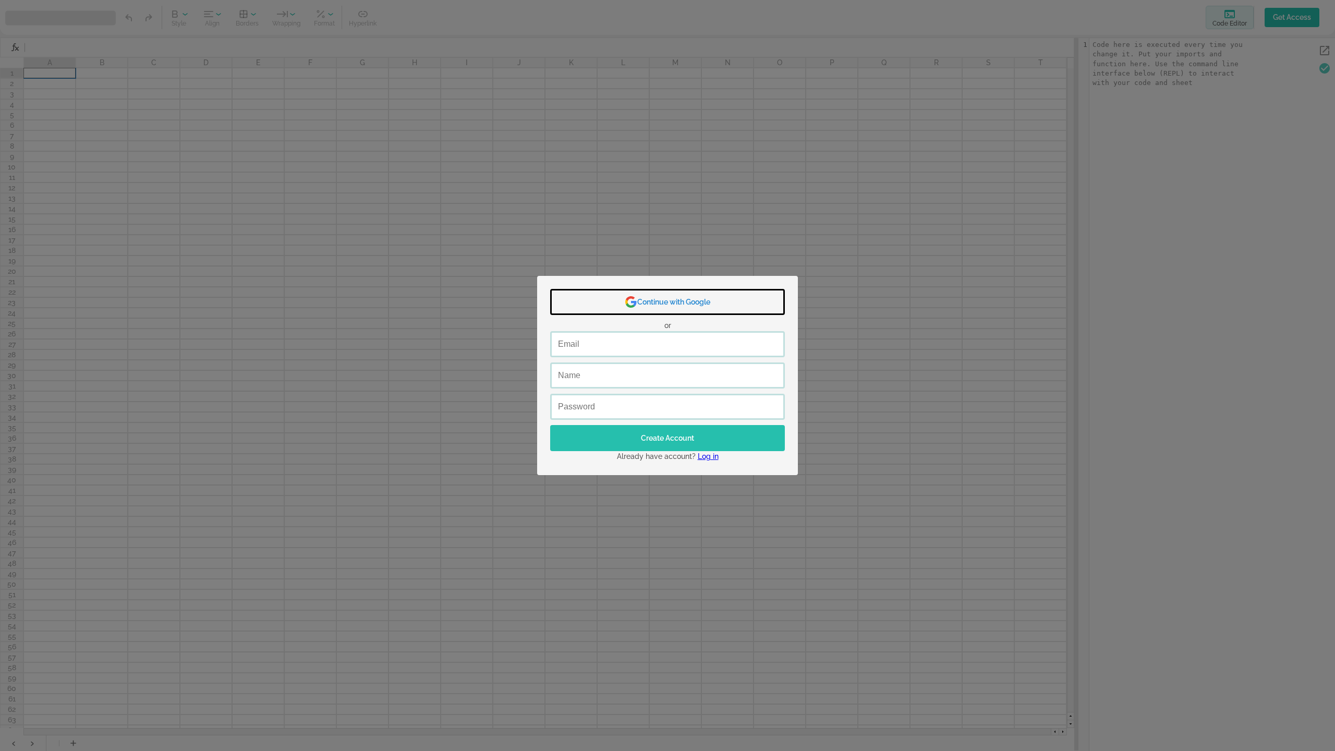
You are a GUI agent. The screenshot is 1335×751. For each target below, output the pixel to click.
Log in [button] (708, 456)
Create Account (667, 438)
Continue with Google (673, 302)
